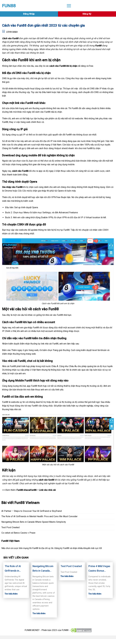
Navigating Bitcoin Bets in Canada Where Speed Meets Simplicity (33, 522)
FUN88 (9, 5)
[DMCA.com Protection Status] (81, 630)
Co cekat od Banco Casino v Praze (18, 532)
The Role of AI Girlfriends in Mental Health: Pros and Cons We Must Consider (39, 516)
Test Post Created (10, 527)
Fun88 (98, 45)
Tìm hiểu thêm (11, 594)
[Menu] (69, 6)
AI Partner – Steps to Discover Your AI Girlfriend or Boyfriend (31, 511)
